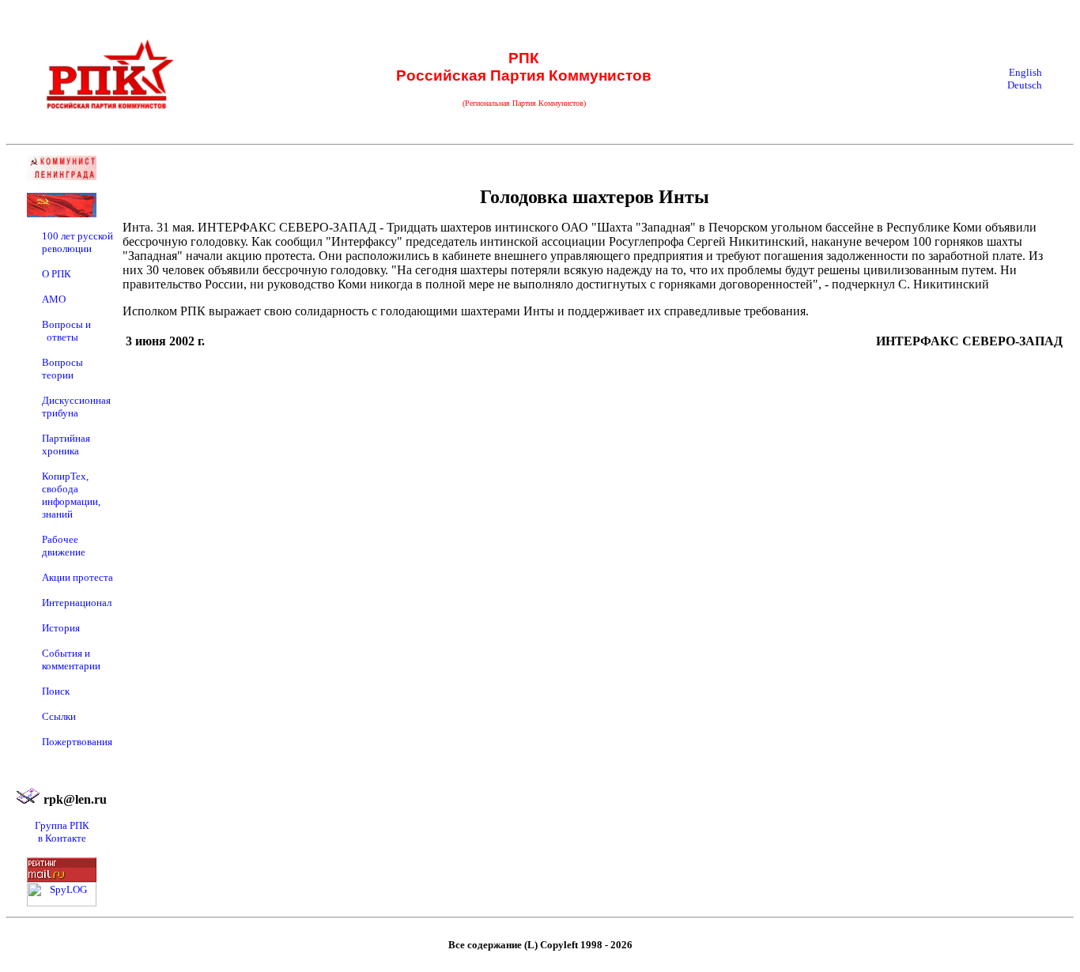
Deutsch (1024, 85)
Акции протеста (77, 577)
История (61, 628)
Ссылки (59, 716)
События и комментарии (71, 659)
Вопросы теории (62, 368)
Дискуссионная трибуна (76, 406)
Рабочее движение (63, 545)
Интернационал (76, 602)
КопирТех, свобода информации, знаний (71, 495)
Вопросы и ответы (66, 330)
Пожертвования (77, 742)
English (1025, 72)
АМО (54, 299)
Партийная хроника (66, 444)
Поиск (56, 691)
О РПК (56, 274)
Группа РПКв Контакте (62, 831)
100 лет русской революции (77, 242)
